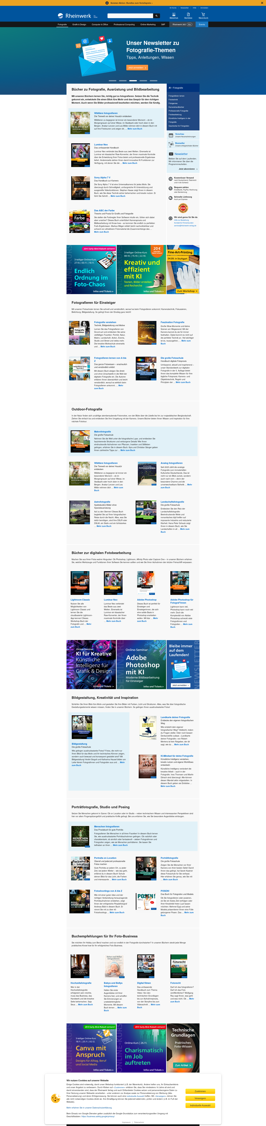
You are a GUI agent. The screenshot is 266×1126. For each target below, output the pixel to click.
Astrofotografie (102, 501)
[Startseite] (78, 16)
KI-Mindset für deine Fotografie (177, 755)
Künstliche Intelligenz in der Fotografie (179, 120)
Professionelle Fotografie (178, 110)
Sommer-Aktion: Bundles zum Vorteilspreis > (132, 3)
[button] (112, 80)
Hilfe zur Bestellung (181, 220)
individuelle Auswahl (135, 1096)
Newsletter (185, 8)
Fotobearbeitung (175, 114)
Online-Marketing (148, 24)
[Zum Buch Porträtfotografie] (146, 868)
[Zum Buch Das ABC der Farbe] (79, 221)
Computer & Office (100, 24)
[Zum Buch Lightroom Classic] (80, 583)
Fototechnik (173, 99)
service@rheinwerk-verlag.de (185, 225)
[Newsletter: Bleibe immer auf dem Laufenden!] (183, 664)
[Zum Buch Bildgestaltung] (82, 727)
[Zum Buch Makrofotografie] (80, 441)
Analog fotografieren (172, 463)
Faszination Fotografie (172, 322)
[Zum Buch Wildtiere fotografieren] (80, 123)
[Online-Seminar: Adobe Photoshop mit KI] (141, 664)
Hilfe (194, 8)
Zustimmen (119, 1087)
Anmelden (204, 8)
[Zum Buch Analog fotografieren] (147, 473)
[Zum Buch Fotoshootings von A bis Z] (79, 901)
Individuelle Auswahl (200, 1105)
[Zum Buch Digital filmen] (145, 966)
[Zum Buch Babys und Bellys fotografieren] (114, 966)
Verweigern (161, 1096)
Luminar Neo (101, 144)
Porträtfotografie (169, 857)
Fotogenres (173, 103)
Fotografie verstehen (105, 322)
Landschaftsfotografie (172, 501)
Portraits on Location (105, 857)
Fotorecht (175, 982)
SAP (163, 24)
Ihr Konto (173, 8)
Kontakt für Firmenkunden (184, 223)
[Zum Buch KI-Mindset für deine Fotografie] (147, 766)
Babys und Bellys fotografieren (113, 984)
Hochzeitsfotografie (81, 982)
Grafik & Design (79, 24)
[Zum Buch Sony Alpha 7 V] (80, 188)
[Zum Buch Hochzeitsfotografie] (80, 966)
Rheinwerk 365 (182, 24)
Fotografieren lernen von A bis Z (110, 359)
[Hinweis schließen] (262, 3)
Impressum (126, 1122)
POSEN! (165, 890)
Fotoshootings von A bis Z (108, 890)
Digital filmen (144, 982)
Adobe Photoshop (147, 599)
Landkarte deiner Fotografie (175, 717)
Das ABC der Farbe (104, 210)
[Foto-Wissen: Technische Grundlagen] (183, 1048)
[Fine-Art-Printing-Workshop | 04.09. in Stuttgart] (183, 269)
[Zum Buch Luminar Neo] (80, 155)
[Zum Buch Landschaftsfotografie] (146, 512)
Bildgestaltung (79, 743)
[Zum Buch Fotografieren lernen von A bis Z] (79, 368)
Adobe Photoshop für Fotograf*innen (181, 601)
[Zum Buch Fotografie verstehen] (79, 333)
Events (202, 24)
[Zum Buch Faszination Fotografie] (147, 333)
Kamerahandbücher (176, 107)
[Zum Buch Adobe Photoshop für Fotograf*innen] (179, 583)
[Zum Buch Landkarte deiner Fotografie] (148, 728)
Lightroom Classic (80, 599)
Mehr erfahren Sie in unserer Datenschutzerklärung (89, 1107)
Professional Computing (124, 24)
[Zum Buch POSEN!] (146, 901)
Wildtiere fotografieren (106, 113)
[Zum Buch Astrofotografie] (79, 512)
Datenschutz (139, 1122)
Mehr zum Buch (135, 128)
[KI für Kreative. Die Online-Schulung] (91, 664)
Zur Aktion (133, 67)
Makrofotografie (102, 431)
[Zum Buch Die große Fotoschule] (146, 368)
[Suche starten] (156, 15)
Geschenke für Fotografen (179, 125)
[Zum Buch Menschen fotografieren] (80, 836)
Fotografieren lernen (176, 95)
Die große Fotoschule (172, 357)
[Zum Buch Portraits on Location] (80, 868)
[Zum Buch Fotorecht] (178, 966)
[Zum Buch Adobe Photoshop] (146, 583)
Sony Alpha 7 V (102, 177)
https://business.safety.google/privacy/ (98, 1116)
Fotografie (62, 24)
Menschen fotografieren (106, 826)
